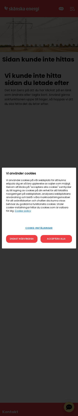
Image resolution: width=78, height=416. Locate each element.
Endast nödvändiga (22, 238)
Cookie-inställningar (38, 227)
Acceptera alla (56, 238)
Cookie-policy (23, 210)
